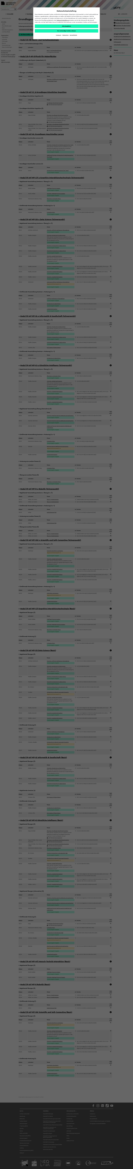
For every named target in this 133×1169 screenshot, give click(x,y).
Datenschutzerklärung (63, 20)
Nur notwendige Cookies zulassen (66, 31)
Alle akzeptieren (66, 26)
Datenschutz (65, 35)
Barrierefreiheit (73, 35)
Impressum (58, 35)
